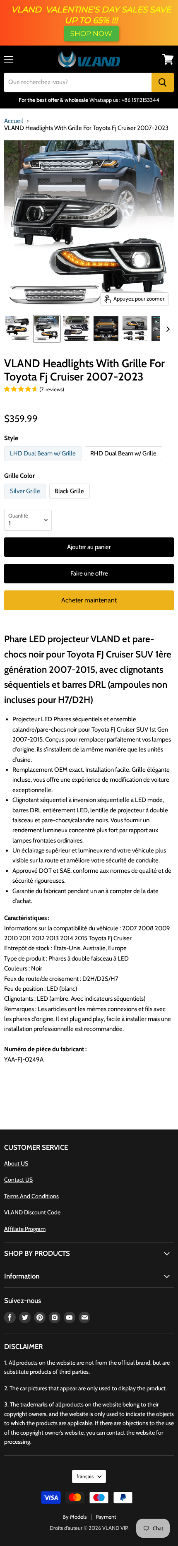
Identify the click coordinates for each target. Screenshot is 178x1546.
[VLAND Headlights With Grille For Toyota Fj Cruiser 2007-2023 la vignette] (47, 328)
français (85, 1476)
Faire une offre (89, 573)
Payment (106, 1516)
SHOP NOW (91, 33)
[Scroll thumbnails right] (166, 329)
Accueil (13, 121)
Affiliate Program (25, 1229)
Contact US (18, 1179)
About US (16, 1163)
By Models (75, 1516)
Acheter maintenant (89, 600)
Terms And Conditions (31, 1196)
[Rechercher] (163, 82)
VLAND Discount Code (32, 1212)
